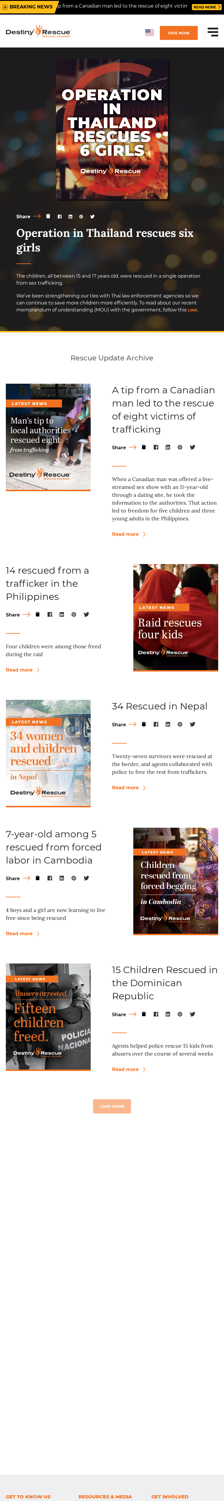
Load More (112, 1106)
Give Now (179, 33)
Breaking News (31, 7)
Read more (126, 534)
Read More (205, 7)
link (192, 310)
